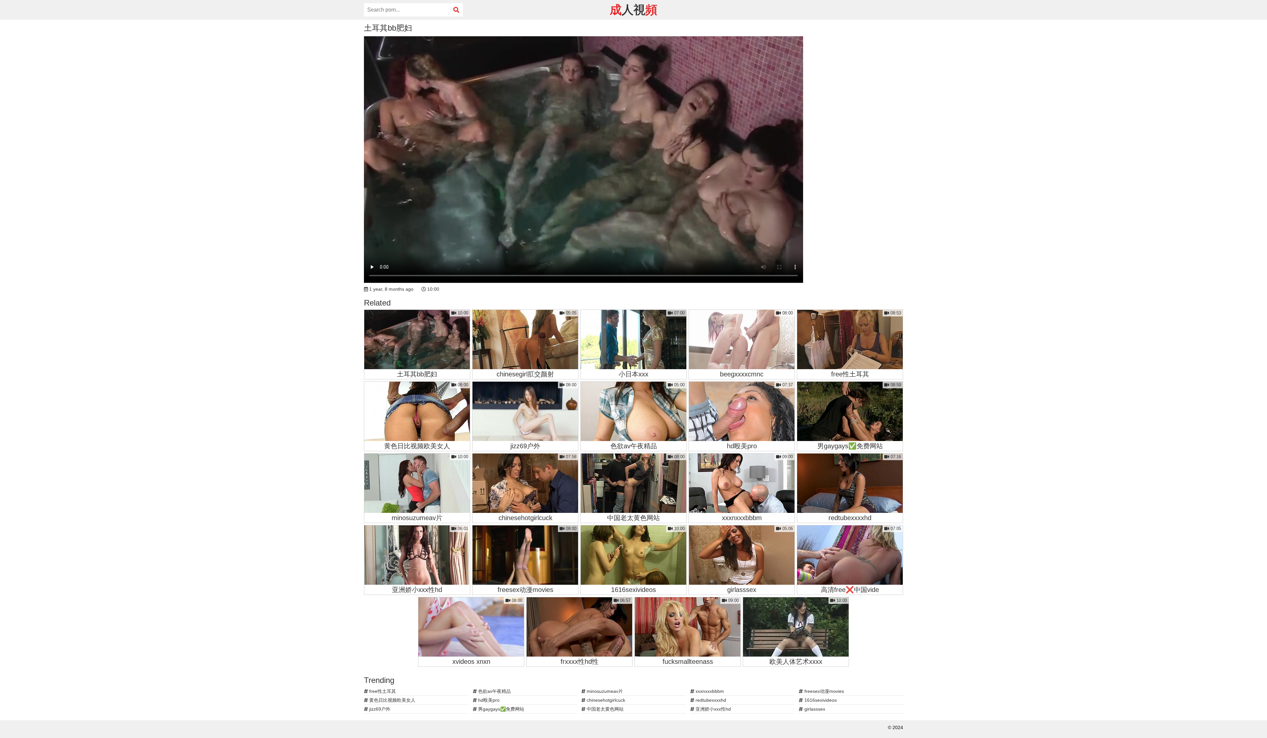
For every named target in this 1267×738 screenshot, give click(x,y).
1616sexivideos (820, 700)
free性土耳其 (382, 691)
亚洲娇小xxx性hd (712, 709)
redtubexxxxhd (710, 700)
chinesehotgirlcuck (605, 700)
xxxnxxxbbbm (709, 691)
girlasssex (814, 709)
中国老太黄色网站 (604, 709)
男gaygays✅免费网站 (500, 709)
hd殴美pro (488, 700)
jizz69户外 (379, 709)
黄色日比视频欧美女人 (391, 700)
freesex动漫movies (823, 691)
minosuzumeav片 (604, 691)
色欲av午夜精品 (494, 691)
